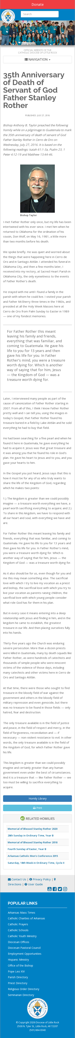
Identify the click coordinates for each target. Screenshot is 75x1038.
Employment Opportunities (24, 953)
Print (39, 808)
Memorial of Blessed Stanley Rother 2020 (32, 828)
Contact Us (18, 879)
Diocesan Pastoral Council (24, 948)
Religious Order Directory (23, 989)
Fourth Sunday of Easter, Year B (27, 849)
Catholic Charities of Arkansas (26, 918)
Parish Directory (18, 977)
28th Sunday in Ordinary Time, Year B (30, 835)
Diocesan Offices (18, 942)
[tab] (37, 59)
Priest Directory (17, 983)
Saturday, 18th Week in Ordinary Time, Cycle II (36, 862)
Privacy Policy (41, 879)
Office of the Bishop (20, 965)
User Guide (35, 884)
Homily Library (38, 798)
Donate (38, 4)
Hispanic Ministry (18, 959)
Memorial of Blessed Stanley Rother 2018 (32, 842)
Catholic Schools (18, 930)
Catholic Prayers (18, 924)
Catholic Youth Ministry (22, 936)
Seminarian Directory (21, 995)
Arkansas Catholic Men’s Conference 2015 (33, 856)
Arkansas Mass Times (21, 912)
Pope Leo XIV (16, 971)
